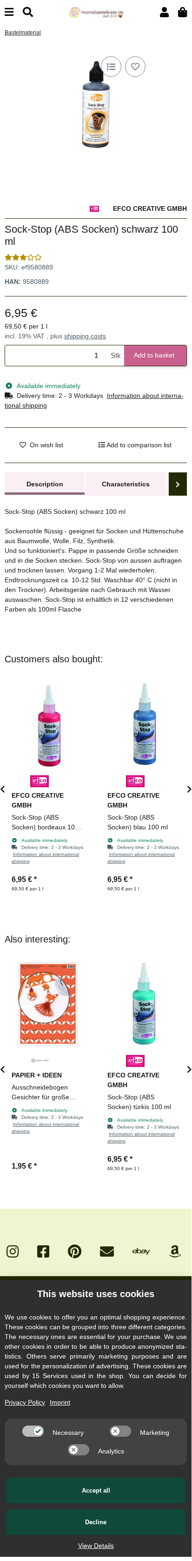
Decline (95, 1522)
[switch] (33, 1431)
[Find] (28, 12)
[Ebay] (141, 1251)
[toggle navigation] (9, 12)
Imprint (60, 1402)
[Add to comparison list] (111, 66)
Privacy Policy (25, 1402)
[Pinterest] (75, 1251)
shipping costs (85, 336)
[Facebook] (43, 1251)
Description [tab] (44, 484)
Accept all (96, 1490)
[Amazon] (174, 1251)
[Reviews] (23, 257)
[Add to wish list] (135, 66)
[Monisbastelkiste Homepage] (95, 11)
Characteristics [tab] (126, 484)
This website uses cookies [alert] (95, 1294)
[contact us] (107, 1251)
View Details (96, 1545)
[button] (164, 12)
